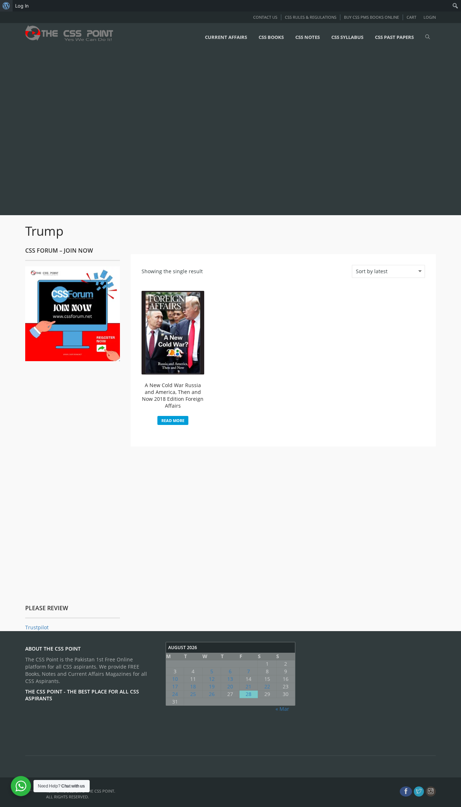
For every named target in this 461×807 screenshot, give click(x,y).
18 (193, 686)
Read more (172, 420)
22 (267, 686)
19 (212, 686)
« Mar (282, 708)
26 (212, 694)
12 (212, 678)
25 (193, 694)
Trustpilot (37, 627)
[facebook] (406, 791)
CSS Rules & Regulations (310, 17)
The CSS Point (100, 791)
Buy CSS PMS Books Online (371, 17)
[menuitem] (6, 6)
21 (248, 686)
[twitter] (419, 791)
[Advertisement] (216, 132)
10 (175, 678)
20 (230, 686)
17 (175, 686)
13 (230, 678)
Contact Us (265, 17)
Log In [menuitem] (22, 6)
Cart (411, 17)
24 (175, 694)
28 (248, 694)
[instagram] (431, 791)
